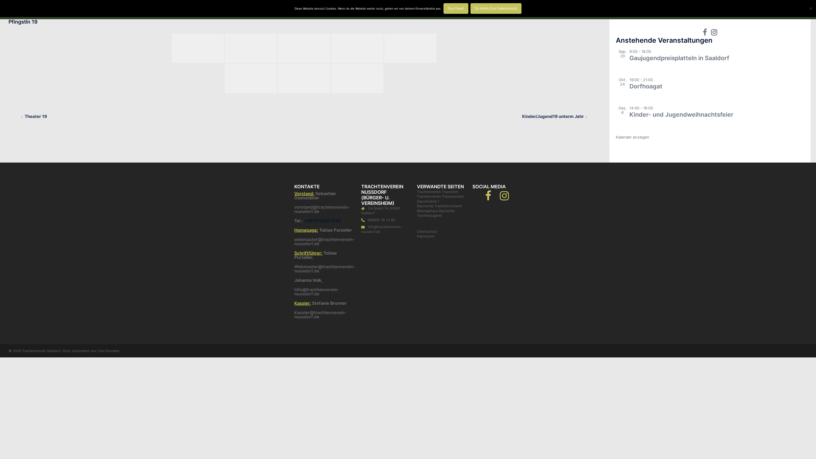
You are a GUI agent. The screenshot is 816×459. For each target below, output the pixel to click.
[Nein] (811, 8)
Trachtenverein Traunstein (437, 192)
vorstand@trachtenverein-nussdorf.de (322, 209)
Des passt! (456, 8)
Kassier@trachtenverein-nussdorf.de (320, 314)
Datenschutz (427, 231)
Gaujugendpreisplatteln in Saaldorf (679, 58)
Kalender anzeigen (632, 137)
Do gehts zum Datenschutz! (496, 8)
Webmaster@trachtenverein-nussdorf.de (324, 268)
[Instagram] (504, 198)
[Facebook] (488, 198)
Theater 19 (36, 116)
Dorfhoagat (645, 86)
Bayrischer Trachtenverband (439, 206)
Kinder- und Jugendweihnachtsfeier (681, 114)
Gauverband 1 (428, 201)
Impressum (425, 236)
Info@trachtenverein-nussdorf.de (316, 291)
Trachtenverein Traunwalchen (440, 196)
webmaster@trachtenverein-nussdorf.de (324, 241)
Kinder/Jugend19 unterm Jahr (553, 116)
